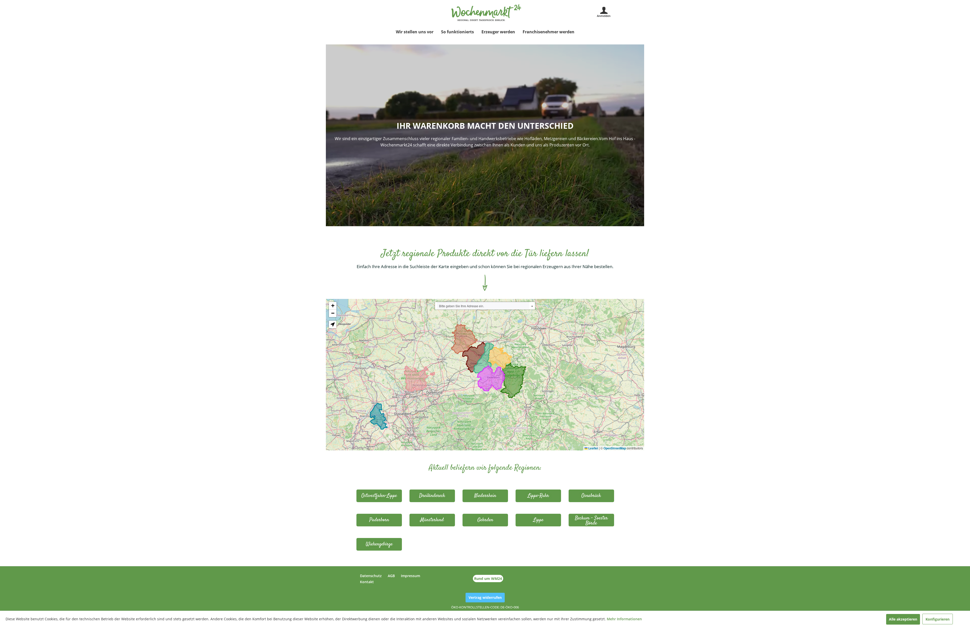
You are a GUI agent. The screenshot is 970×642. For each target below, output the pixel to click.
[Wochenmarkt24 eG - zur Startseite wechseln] (486, 12)
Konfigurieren (938, 619)
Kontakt (367, 581)
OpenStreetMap (614, 448)
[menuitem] (414, 31)
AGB (391, 575)
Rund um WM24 (488, 578)
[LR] (538, 496)
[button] (332, 306)
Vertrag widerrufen (485, 597)
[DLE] (432, 496)
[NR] (485, 496)
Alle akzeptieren (903, 619)
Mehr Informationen (624, 619)
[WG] (379, 544)
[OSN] (591, 496)
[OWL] (379, 496)
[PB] (379, 520)
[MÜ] (432, 520)
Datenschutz (371, 575)
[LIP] (538, 520)
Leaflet (593, 448)
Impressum (410, 575)
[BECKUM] (591, 520)
